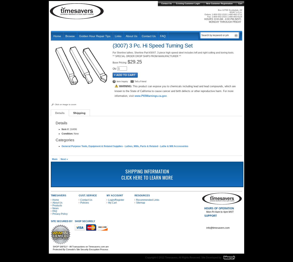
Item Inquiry (122, 81)
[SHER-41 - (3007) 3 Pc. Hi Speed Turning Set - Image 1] (81, 87)
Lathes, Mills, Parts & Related (141, 146)
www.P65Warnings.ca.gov (151, 95)
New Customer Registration (219, 3)
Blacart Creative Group (231, 259)
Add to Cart (125, 75)
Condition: (67, 133)
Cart (240, 3)
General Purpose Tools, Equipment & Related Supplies (92, 146)
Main (54, 159)
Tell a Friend (140, 81)
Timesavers (77, 11)
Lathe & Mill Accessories (174, 146)
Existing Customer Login (188, 3)
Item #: (66, 129)
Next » (64, 159)
